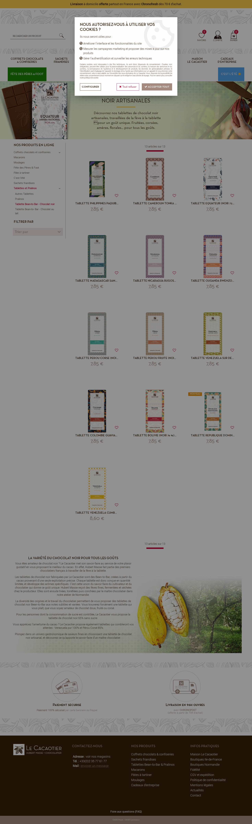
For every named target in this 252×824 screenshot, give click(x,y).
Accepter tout (158, 87)
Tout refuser (129, 87)
